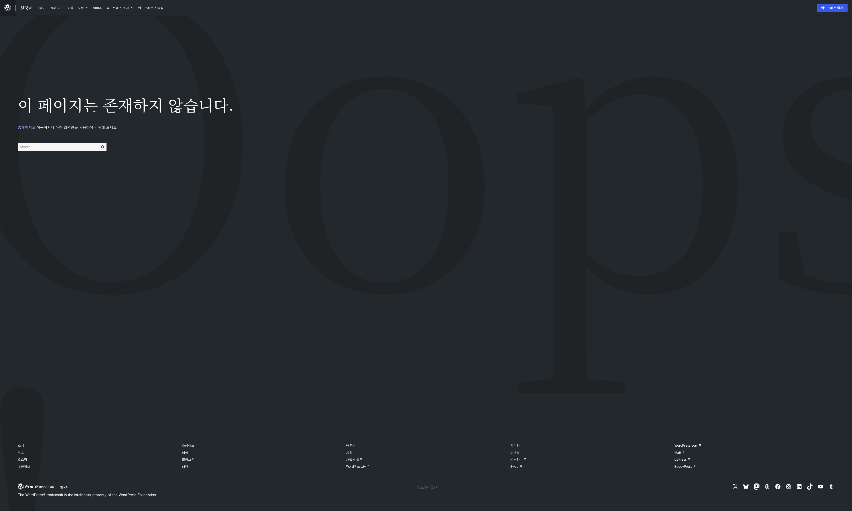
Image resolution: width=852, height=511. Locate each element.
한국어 (64, 487)
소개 (21, 445)
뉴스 (21, 452)
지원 (349, 452)
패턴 (185, 466)
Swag (516, 466)
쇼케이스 (188, 445)
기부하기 (518, 459)
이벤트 (515, 452)
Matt (679, 452)
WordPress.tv (358, 466)
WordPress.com (687, 445)
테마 (185, 452)
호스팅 (22, 459)
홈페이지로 (27, 127)
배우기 (350, 445)
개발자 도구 (354, 459)
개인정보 (24, 466)
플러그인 (188, 459)
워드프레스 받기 (832, 8)
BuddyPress (685, 466)
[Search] (102, 147)
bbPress (682, 459)
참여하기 (516, 445)
